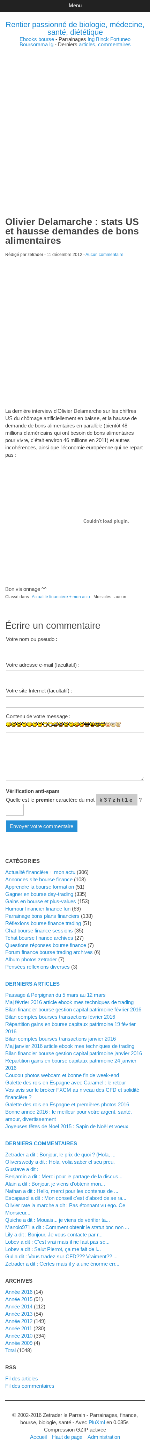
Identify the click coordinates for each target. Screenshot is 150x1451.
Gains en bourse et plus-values (40, 901)
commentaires (114, 44)
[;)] (66, 724)
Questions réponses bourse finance (45, 945)
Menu (75, 5)
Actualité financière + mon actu (61, 596)
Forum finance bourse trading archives (49, 952)
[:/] (71, 724)
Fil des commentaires (29, 1386)
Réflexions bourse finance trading (43, 923)
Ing (91, 39)
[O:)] (113, 724)
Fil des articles (21, 1378)
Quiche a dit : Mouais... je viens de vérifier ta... (57, 1220)
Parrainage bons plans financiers (42, 916)
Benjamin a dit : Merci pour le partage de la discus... (63, 1176)
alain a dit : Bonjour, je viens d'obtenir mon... (55, 1184)
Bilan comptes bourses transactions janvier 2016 (60, 1039)
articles (87, 44)
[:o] (55, 724)
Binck (102, 39)
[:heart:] (123, 729)
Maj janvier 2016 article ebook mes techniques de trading (69, 1046)
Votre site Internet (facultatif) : (39, 691)
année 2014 (18, 1306)
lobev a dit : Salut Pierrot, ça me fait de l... (53, 1249)
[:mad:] (92, 724)
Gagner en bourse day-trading (39, 894)
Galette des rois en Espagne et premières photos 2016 (67, 1104)
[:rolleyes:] (97, 724)
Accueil (38, 1437)
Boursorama (34, 44)
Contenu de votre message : (38, 716)
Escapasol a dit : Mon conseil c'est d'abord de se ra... (65, 1198)
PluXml (97, 1422)
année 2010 (18, 1336)
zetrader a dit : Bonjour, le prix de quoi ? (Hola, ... (60, 1154)
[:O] (60, 724)
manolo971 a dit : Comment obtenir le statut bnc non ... (67, 1227)
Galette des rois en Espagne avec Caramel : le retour (65, 1082)
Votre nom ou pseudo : (31, 639)
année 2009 (18, 1343)
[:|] (24, 724)
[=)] (19, 724)
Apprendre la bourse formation (39, 887)
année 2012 (18, 1321)
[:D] (45, 724)
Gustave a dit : (21, 1169)
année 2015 (18, 1299)
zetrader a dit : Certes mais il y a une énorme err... (62, 1264)
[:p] (81, 724)
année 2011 (18, 1328)
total (11, 1350)
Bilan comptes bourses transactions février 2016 (60, 1017)
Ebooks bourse (37, 39)
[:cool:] (102, 724)
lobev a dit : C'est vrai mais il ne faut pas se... (57, 1242)
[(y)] (134, 729)
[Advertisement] (75, 122)
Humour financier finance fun (37, 909)
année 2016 (18, 1292)
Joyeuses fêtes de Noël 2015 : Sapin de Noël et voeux (66, 1126)
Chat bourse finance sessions (39, 930)
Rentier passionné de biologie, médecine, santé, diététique (75, 28)
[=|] (29, 724)
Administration (104, 1437)
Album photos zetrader (31, 959)
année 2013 (18, 1314)
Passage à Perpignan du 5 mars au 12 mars (55, 995)
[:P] (76, 724)
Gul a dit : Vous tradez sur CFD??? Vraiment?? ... (61, 1256)
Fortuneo (120, 39)
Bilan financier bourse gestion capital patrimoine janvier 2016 (73, 1053)
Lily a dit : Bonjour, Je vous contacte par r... (54, 1234)
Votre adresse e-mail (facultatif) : (43, 665)
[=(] (40, 724)
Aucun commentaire (104, 254)
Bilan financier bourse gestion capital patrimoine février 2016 (73, 1009)
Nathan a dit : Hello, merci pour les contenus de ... (61, 1191)
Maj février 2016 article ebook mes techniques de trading (69, 1002)
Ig (51, 44)
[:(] (34, 724)
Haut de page (67, 1437)
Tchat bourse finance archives (39, 938)
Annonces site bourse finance (39, 879)
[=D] (50, 724)
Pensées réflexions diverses (37, 967)
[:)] (8, 724)
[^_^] (129, 729)
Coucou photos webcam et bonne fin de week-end (62, 1075)
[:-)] (13, 724)
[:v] (118, 724)
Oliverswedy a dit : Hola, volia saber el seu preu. (60, 1162)
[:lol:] (87, 724)
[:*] (108, 724)
